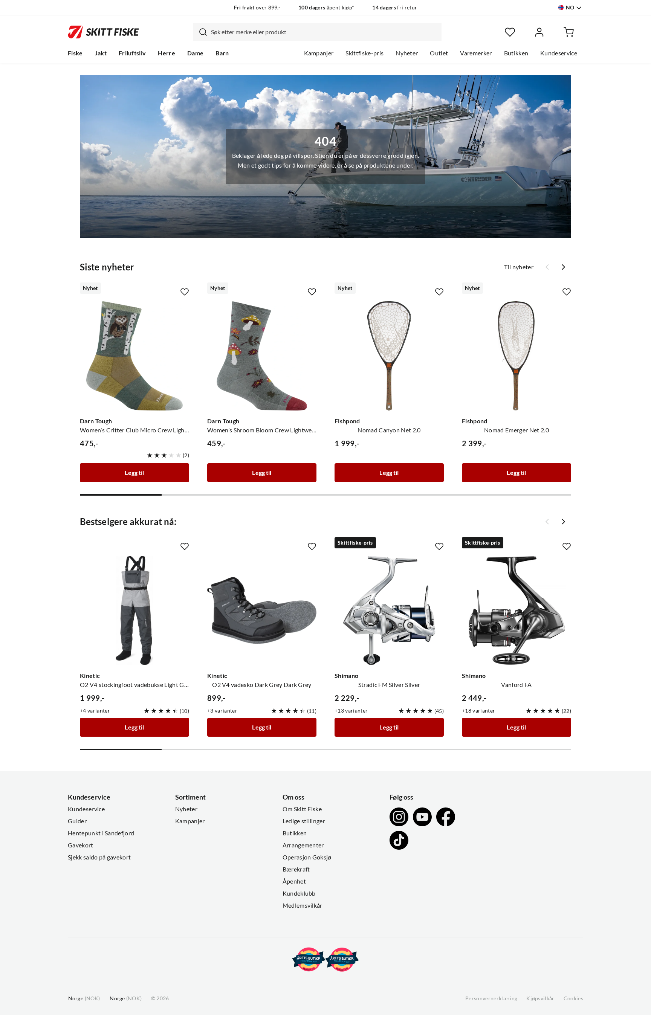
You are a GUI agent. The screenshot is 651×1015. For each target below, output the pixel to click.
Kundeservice (558, 53)
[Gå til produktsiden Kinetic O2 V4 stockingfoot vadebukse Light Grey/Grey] (134, 610)
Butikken (516, 53)
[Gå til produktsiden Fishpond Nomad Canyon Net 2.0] (389, 356)
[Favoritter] (510, 32)
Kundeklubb (299, 893)
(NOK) (84, 998)
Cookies (573, 998)
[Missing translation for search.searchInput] (200, 32)
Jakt (101, 53)
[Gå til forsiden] (103, 32)
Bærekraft (296, 869)
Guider (77, 821)
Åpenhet (294, 881)
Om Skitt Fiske (302, 809)
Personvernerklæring (491, 998)
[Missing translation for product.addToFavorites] (185, 292)
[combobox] (317, 32)
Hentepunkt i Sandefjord (101, 833)
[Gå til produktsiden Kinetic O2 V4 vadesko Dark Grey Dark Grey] (261, 610)
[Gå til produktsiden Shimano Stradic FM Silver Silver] (389, 610)
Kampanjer (319, 53)
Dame (195, 53)
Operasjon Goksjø (307, 857)
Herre (166, 53)
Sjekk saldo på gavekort (99, 857)
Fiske (75, 53)
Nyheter (407, 53)
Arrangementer (303, 845)
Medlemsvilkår (302, 905)
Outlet (439, 53)
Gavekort (80, 845)
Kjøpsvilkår (540, 998)
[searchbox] (324, 32)
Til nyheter (518, 267)
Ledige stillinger (304, 821)
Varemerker (476, 53)
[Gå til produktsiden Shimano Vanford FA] (516, 610)
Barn (222, 53)
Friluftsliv (132, 53)
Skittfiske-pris (364, 53)
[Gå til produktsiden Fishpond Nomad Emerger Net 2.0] (516, 356)
